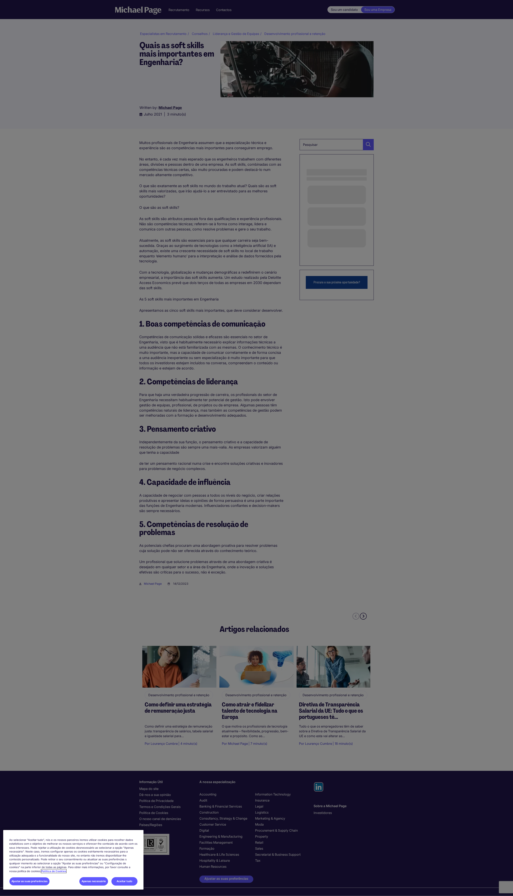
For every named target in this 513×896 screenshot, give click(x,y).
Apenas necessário (94, 881)
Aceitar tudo (124, 881)
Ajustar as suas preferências (29, 881)
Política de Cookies (53, 871)
